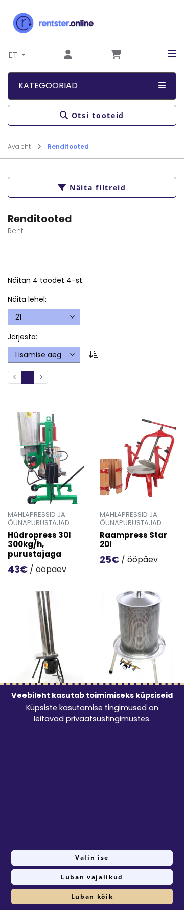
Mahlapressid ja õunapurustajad (39, 519)
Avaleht (20, 146)
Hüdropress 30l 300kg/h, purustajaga (39, 545)
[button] (164, 54)
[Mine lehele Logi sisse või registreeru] (68, 55)
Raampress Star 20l (133, 540)
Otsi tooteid (98, 115)
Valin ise (92, 857)
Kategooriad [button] (48, 86)
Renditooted (68, 146)
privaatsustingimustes (107, 719)
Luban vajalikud (92, 877)
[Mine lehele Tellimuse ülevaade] (116, 55)
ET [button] (14, 55)
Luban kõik (92, 896)
